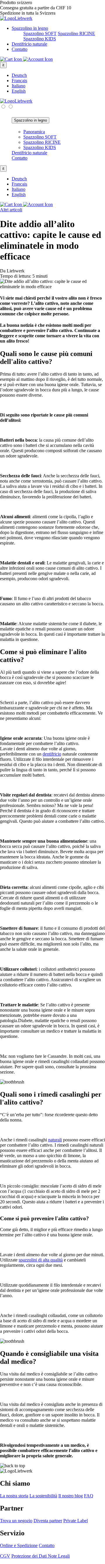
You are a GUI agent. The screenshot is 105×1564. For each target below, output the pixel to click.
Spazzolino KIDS (39, 38)
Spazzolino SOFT (40, 33)
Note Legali (59, 1555)
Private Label (75, 1520)
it (3, 65)
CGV (5, 1555)
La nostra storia (14, 1495)
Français (19, 80)
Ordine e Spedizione (19, 1545)
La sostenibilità (43, 1495)
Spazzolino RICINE (76, 33)
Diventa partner (48, 1520)
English (19, 91)
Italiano (18, 85)
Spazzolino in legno (30, 28)
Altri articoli (11, 209)
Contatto (19, 49)
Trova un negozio (16, 1520)
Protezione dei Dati (29, 1555)
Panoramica (34, 131)
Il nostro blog (70, 1495)
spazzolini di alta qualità (41, 1259)
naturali (55, 1139)
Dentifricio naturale (29, 44)
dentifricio (52, 753)
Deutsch (19, 75)
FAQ (88, 1495)
